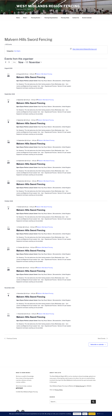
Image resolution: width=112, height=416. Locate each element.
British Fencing (80, 386)
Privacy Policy (59, 389)
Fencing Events (35, 17)
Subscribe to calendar (97, 344)
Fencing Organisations (51, 17)
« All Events (8, 44)
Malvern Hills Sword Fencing (30, 77)
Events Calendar (87, 17)
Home (18, 17)
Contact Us (75, 17)
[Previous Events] (6, 62)
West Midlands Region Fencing (48, 6)
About (25, 17)
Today (14, 62)
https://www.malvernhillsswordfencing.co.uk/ (85, 49)
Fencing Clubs (65, 17)
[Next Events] (9, 62)
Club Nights (17, 51)
